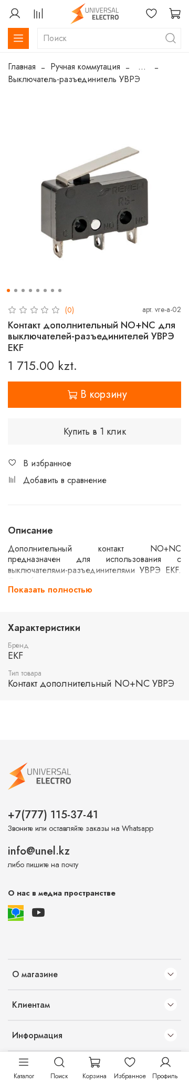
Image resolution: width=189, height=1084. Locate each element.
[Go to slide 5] (37, 290)
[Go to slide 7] (52, 290)
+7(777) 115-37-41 (53, 814)
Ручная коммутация (85, 67)
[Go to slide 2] (15, 290)
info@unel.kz (39, 851)
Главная (22, 67)
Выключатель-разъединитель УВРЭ (74, 79)
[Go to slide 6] (45, 290)
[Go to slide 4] (30, 290)
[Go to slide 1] (8, 290)
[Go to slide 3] (23, 290)
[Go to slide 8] (59, 290)
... (142, 67)
